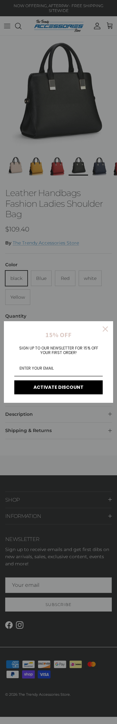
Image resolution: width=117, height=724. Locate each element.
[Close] (105, 329)
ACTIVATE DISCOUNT (58, 387)
